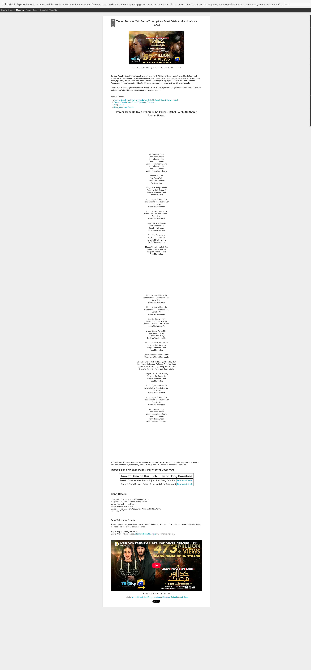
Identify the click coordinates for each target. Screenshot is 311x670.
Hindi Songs (148, 597)
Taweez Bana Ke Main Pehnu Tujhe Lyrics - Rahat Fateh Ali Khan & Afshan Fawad (156, 22)
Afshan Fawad (137, 597)
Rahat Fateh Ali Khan (179, 597)
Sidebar (36, 10)
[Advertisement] (156, 136)
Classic (4, 10)
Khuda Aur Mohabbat (162, 597)
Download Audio (185, 483)
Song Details (119, 104)
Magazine (20, 10)
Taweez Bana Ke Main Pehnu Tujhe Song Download (134, 102)
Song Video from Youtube (124, 107)
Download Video (185, 480)
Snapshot (44, 10)
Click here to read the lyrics (145, 534)
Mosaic (28, 10)
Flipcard (11, 10)
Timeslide (53, 10)
